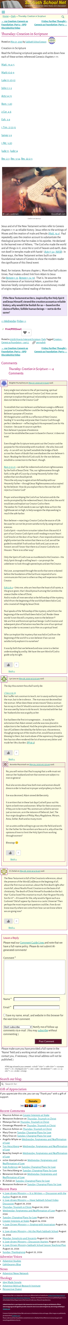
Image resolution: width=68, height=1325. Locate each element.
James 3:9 (6, 135)
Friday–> (21, 321)
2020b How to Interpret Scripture (25, 339)
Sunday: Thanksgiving (14, 1252)
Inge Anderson (10, 1167)
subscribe (43, 1030)
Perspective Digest (12, 1289)
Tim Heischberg (11, 1146)
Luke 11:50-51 (8, 80)
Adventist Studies (12, 1261)
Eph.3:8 (7, 587)
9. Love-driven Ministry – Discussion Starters (25, 1241)
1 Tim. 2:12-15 (8, 127)
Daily (13, 16)
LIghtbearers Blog (12, 1264)
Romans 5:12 (12, 277)
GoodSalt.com (16, 1315)
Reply (12, 671)
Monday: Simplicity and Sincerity (20, 1238)
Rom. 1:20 (6, 104)
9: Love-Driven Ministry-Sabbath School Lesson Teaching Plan (34, 1245)
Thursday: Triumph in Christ (41, 1118)
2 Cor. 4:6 (6, 111)
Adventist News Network (15, 1273)
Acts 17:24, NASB (53, 251)
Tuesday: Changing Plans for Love (34, 1132)
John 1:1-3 (6, 88)
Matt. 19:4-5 (7, 64)
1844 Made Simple (12, 1282)
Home (6, 16)
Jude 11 (5, 151)
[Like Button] (25, 332)
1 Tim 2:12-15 (10, 693)
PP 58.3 (30, 742)
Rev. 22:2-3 (26, 158)
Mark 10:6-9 (7, 72)
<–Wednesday (8, 321)
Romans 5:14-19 (26, 277)
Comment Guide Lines (32, 942)
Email (7, 1007)
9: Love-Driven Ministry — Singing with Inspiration (29, 1224)
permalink (41, 342)
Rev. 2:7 (5, 158)
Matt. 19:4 (54, 233)
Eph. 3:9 (5, 119)
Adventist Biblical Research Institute (21, 1286)
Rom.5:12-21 (10, 467)
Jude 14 (14, 151)
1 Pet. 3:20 (6, 143)
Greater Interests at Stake (36, 1115)
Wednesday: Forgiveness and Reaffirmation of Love (29, 1210)
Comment (9, 958)
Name (7, 999)
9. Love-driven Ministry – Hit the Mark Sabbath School (30, 1231)
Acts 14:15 (6, 96)
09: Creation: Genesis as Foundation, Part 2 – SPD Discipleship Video (14, 24)
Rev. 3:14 (15, 158)
